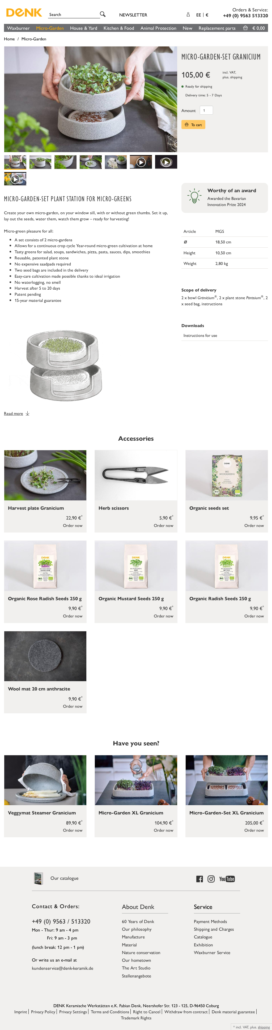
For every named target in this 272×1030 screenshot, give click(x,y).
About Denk (138, 906)
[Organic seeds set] (226, 475)
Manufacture (133, 936)
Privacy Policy (43, 1011)
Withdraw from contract (186, 1011)
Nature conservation (141, 952)
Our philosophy (136, 929)
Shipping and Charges (214, 929)
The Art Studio (136, 967)
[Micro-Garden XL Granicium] (136, 780)
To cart (196, 124)
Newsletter (133, 14)
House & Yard (83, 27)
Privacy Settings (73, 1011)
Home (9, 39)
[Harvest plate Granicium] (45, 475)
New (187, 27)
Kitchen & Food (119, 27)
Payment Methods (210, 921)
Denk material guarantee (233, 1011)
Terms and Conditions (110, 1011)
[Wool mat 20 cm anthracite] (45, 656)
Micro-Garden (50, 27)
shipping (236, 76)
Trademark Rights (136, 1018)
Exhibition (203, 944)
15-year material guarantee (38, 300)
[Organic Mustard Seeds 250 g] (136, 565)
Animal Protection (158, 27)
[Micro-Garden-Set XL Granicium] (226, 780)
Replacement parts (217, 27)
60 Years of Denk (138, 921)
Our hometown (136, 960)
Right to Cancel (146, 1011)
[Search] (103, 14)
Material (129, 944)
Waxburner (18, 27)
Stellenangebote (136, 975)
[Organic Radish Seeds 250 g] (226, 565)
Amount (188, 110)
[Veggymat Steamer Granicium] (45, 780)
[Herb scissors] (136, 475)
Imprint (20, 1011)
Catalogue (203, 936)
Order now (73, 525)
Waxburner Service (212, 952)
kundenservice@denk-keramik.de (62, 968)
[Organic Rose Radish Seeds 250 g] (45, 565)
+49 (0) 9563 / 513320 (61, 920)
